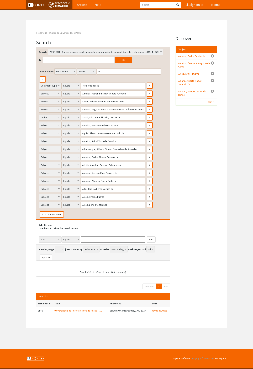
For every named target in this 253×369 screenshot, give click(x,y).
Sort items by (74, 249)
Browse (82, 5)
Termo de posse (159, 310)
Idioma (215, 5)
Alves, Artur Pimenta (188, 73)
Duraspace (220, 358)
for (41, 59)
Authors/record (137, 249)
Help (98, 5)
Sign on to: (197, 5)
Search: (43, 52)
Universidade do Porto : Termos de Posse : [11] (78, 310)
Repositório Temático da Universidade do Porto (58, 32)
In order (104, 249)
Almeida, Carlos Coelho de (191, 56)
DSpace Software (181, 358)
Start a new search (51, 214)
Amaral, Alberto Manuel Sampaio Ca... (190, 82)
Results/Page (46, 249)
